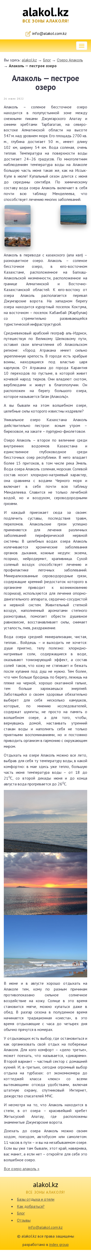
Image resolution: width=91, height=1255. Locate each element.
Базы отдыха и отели (35, 1199)
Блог (47, 59)
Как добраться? (30, 1206)
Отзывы (24, 1220)
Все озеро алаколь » (21, 1168)
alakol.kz (29, 59)
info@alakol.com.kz (49, 33)
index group (59, 1244)
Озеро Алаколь (70, 59)
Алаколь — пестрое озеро (33, 65)
